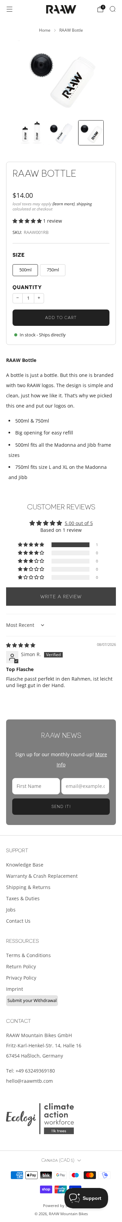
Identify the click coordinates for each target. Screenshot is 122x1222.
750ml (53, 270)
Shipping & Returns (28, 887)
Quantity (27, 287)
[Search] (112, 8)
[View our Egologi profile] (40, 1118)
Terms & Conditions (28, 955)
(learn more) (64, 203)
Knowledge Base (24, 864)
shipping (84, 203)
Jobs (11, 909)
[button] (28, 221)
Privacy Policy (21, 977)
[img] (20, 645)
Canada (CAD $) (57, 1160)
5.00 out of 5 (79, 523)
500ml (25, 270)
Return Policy (21, 966)
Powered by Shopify (61, 1205)
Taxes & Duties (23, 898)
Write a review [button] (61, 596)
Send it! (61, 807)
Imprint (14, 989)
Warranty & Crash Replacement (42, 876)
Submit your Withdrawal (32, 1000)
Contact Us (18, 921)
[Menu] (9, 9)
